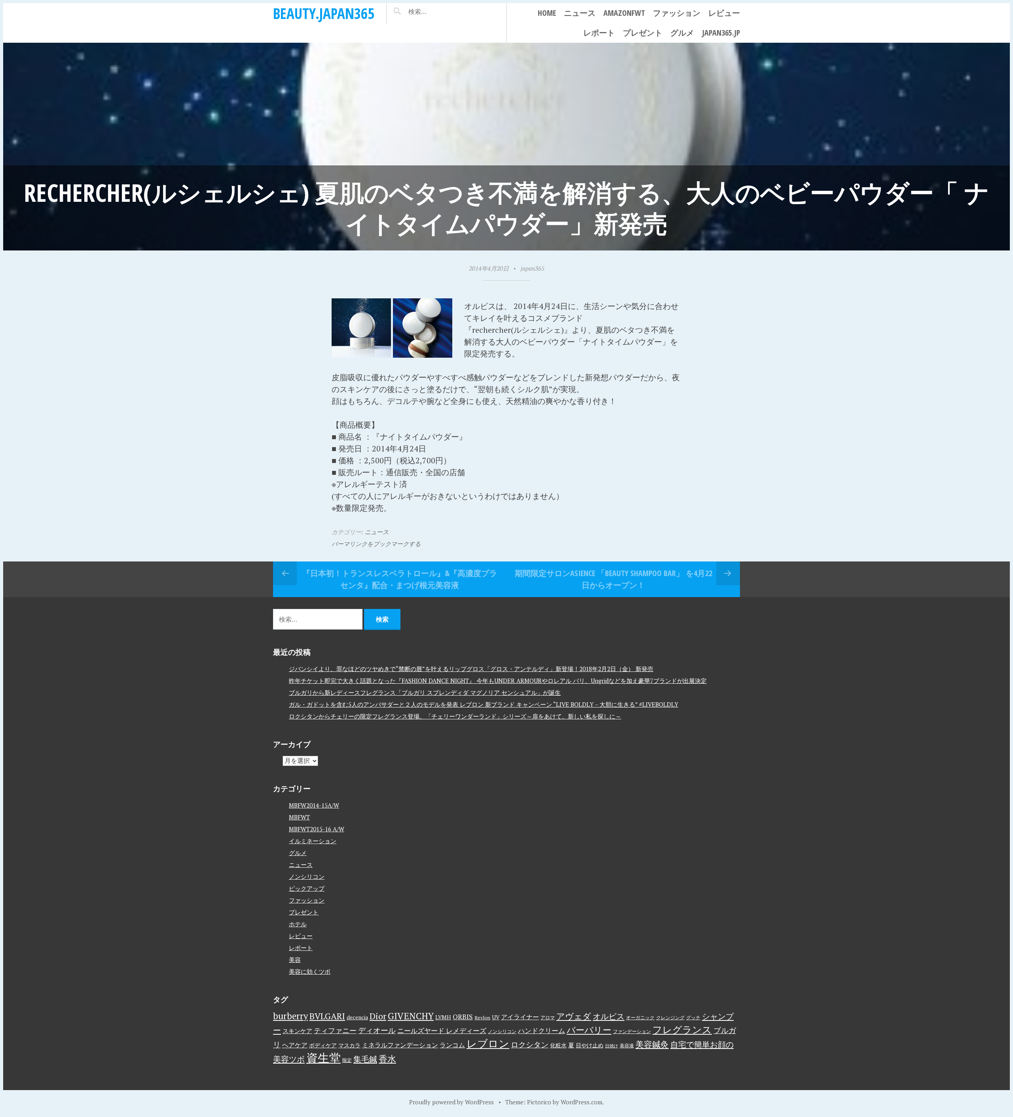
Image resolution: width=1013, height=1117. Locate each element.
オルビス (608, 1016)
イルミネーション (312, 841)
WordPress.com (581, 1102)
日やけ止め (589, 1045)
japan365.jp (721, 32)
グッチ (693, 1017)
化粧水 (558, 1045)
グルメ (682, 32)
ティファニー (335, 1030)
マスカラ (349, 1045)
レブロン (488, 1043)
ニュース (580, 13)
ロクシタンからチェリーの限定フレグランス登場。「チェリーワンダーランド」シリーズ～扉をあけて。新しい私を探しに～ (455, 716)
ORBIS (463, 1016)
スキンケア (297, 1031)
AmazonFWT (624, 13)
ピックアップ (306, 888)
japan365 (532, 268)
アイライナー (520, 1017)
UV (495, 1017)
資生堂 (323, 1057)
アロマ (548, 1017)
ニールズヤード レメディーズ (441, 1030)
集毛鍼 (365, 1059)
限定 (347, 1060)
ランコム (452, 1045)
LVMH (443, 1017)
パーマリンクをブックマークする (376, 544)
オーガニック (640, 1017)
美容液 (627, 1045)
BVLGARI (327, 1016)
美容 (295, 959)
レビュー (724, 13)
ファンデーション (632, 1031)
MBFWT (299, 817)
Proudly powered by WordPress (451, 1102)
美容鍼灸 (652, 1044)
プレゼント (642, 32)
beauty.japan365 (323, 13)
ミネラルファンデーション (400, 1045)
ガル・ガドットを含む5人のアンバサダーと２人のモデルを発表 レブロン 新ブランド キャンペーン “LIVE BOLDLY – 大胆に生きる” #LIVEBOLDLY (483, 704)
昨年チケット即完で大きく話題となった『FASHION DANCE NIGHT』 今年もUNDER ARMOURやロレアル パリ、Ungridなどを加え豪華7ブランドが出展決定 (498, 681)
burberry (290, 1016)
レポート (599, 32)
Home (547, 13)
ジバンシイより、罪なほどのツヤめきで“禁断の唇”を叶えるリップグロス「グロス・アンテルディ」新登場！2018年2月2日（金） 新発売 (471, 669)
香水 (387, 1058)
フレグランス (682, 1029)
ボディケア (323, 1045)
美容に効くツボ (309, 971)
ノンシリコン (306, 876)
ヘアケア (294, 1045)
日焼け (611, 1046)
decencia (357, 1017)
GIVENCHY (411, 1016)
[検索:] (441, 11)
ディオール (377, 1030)
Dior (378, 1016)
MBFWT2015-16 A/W (316, 829)
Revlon (482, 1017)
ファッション (676, 13)
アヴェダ (573, 1016)
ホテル (298, 924)
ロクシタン (529, 1044)
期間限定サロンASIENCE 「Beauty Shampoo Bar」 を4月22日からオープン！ (613, 579)
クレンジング (670, 1017)
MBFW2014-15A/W (314, 805)
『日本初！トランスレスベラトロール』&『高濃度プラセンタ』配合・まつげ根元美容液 (399, 579)
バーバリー (589, 1029)
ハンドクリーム (541, 1030)
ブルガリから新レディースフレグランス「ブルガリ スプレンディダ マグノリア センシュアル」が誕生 (425, 692)
